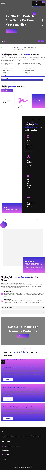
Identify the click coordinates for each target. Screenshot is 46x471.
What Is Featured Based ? (8, 312)
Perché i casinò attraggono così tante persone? (17, 407)
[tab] (2, 41)
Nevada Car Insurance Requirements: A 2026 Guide (19, 368)
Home (36, 1)
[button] (39, 41)
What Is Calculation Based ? (9, 307)
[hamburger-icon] (43, 2)
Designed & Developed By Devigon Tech (23, 467)
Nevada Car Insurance (26, 466)
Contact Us (38, 4)
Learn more (8, 379)
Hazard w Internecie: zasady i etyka (14, 387)
